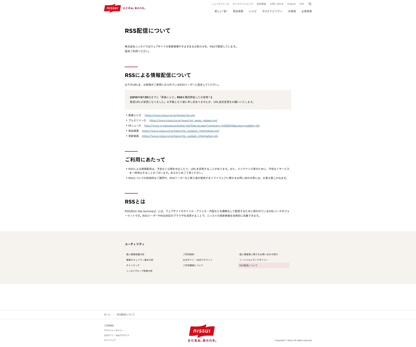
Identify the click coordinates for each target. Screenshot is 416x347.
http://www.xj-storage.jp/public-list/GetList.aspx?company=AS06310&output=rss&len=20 (201, 125)
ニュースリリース (220, 4)
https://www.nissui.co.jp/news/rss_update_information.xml (180, 136)
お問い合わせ (277, 4)
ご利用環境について (193, 265)
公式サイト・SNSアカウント (198, 260)
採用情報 (261, 4)
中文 (302, 4)
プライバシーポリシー (113, 330)
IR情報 (292, 11)
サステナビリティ (272, 11)
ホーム (107, 314)
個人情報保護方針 (135, 254)
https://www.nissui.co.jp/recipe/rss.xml (170, 115)
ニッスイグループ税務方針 (139, 271)
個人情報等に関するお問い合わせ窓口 (258, 254)
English (291, 4)
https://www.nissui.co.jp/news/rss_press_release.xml (183, 120)
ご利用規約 (188, 254)
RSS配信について (248, 265)
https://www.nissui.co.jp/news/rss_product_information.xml (180, 130)
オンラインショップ (243, 4)
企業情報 (306, 11)
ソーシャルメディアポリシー (253, 260)
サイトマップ (132, 265)
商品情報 (238, 11)
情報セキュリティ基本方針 (139, 260)
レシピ (253, 11)
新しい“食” (221, 11)
